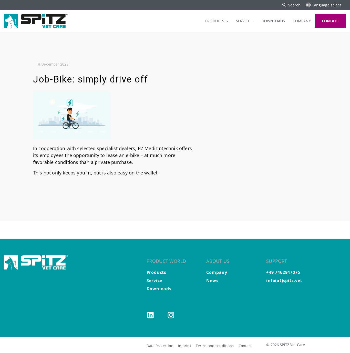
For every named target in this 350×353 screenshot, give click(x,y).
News (212, 280)
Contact (245, 345)
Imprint (184, 345)
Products (156, 272)
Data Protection (160, 345)
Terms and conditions (215, 345)
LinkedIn (150, 315)
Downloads (159, 289)
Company (216, 272)
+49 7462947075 (283, 272)
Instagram (171, 315)
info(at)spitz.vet (284, 280)
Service (154, 280)
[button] (291, 5)
